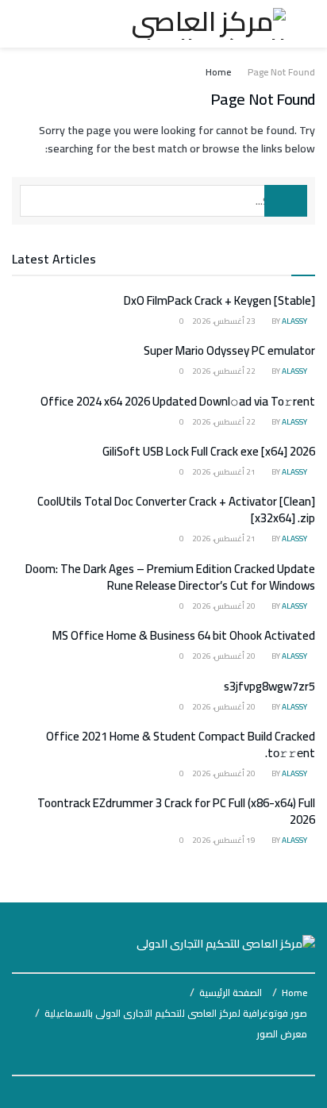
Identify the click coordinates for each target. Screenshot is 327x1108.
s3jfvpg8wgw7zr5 (269, 686)
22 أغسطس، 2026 (224, 371)
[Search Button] (285, 201)
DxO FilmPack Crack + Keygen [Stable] (219, 300)
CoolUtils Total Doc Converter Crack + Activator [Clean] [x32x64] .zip (176, 509)
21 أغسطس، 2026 (224, 471)
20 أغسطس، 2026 (224, 606)
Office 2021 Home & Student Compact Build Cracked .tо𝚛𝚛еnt (180, 744)
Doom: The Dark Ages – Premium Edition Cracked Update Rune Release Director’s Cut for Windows (170, 577)
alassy (294, 321)
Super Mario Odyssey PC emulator (229, 350)
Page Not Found (281, 72)
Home (218, 72)
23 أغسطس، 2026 (224, 321)
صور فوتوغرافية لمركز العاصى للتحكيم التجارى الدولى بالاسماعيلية (175, 1013)
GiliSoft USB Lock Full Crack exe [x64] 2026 (208, 451)
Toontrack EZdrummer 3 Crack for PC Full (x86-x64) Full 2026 (176, 811)
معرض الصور (281, 1034)
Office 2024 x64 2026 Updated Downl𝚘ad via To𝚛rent (177, 401)
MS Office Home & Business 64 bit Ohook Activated (183, 635)
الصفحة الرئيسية (230, 992)
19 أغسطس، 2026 (224, 840)
